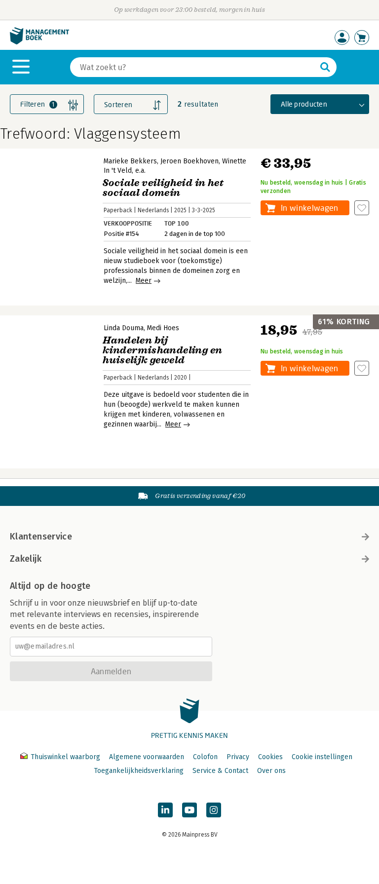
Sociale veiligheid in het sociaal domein (163, 188)
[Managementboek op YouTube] (189, 810)
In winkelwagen (309, 207)
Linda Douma (124, 328)
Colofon (205, 757)
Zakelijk (25, 558)
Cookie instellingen (322, 757)
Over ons (271, 771)
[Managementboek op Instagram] (213, 810)
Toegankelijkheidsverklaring (139, 771)
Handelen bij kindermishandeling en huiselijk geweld (162, 350)
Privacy (238, 757)
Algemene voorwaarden (146, 757)
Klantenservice (41, 536)
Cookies (270, 757)
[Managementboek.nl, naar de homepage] (39, 42)
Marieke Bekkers (130, 161)
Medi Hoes (163, 328)
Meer (144, 280)
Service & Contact (220, 771)
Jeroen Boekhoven (189, 161)
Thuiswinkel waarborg (65, 757)
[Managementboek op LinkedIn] (165, 810)
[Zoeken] (325, 67)
